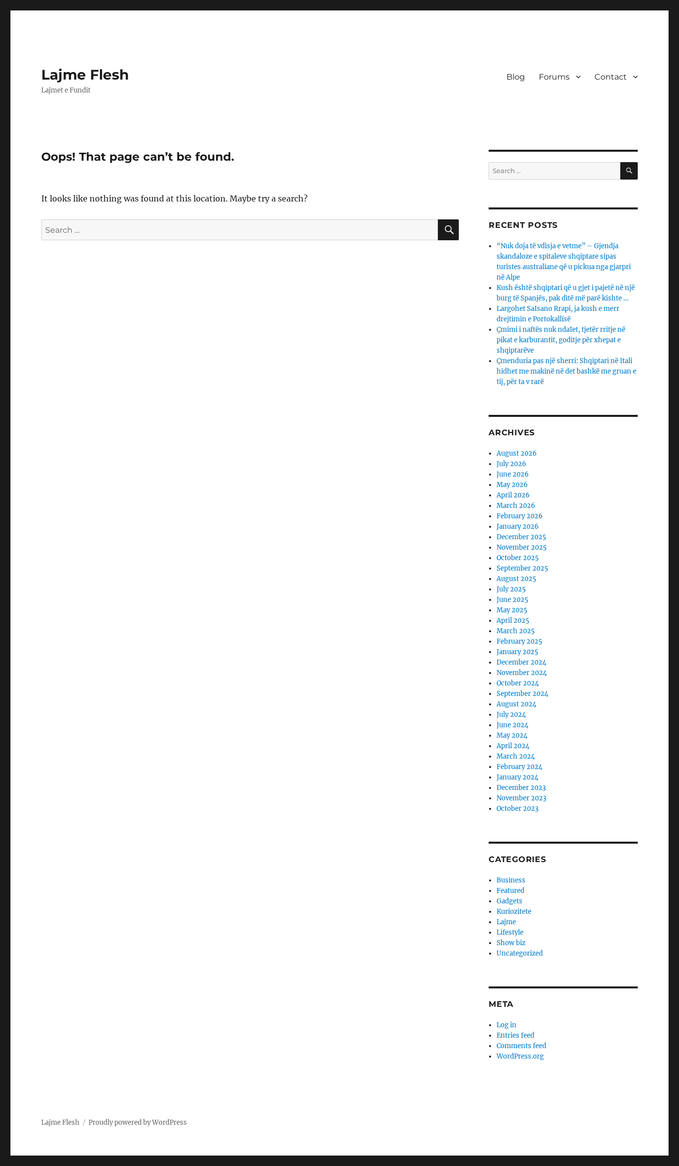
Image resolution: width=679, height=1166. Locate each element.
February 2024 (519, 767)
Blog (516, 77)
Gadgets (509, 901)
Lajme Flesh (85, 74)
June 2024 (512, 725)
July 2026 (511, 464)
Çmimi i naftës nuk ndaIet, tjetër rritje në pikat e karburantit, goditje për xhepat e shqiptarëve (561, 340)
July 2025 (511, 589)
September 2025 (522, 568)
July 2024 (511, 714)
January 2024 (517, 777)
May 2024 (512, 735)
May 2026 (512, 485)
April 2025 (513, 620)
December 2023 (521, 787)
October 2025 (518, 558)
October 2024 (518, 683)
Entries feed (515, 1035)
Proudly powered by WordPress (137, 1122)
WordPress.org (520, 1056)
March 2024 (516, 756)
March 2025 (516, 631)
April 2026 (513, 495)
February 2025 (519, 641)
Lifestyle (510, 932)
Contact (610, 77)
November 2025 (522, 547)
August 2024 (516, 704)
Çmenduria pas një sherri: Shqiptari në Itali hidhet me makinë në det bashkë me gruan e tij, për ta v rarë (566, 371)
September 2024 (522, 693)
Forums (554, 77)
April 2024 (513, 746)
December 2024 (521, 662)
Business (511, 880)
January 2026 (518, 526)
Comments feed (521, 1046)
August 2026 (517, 453)
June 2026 (513, 474)
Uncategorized (520, 953)
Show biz (511, 943)
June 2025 (512, 599)
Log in (506, 1025)
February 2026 (520, 516)
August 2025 (516, 579)
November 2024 (522, 673)
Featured (510, 890)
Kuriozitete (514, 911)
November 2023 (521, 798)
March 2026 (516, 505)
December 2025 (521, 537)
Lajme (506, 922)
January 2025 (517, 652)
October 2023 (517, 808)
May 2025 (512, 610)
